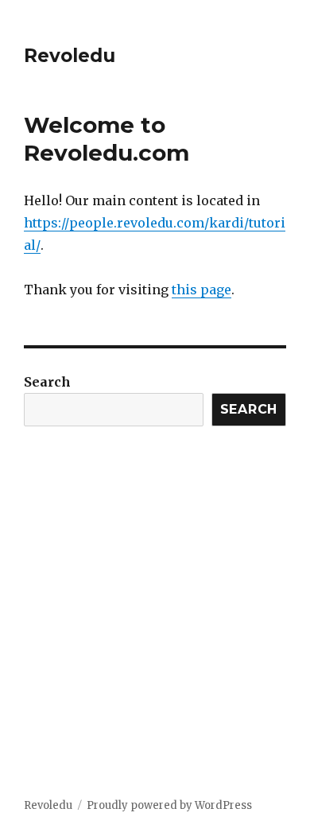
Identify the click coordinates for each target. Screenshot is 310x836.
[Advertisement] (155, 634)
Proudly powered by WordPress (169, 805)
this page (201, 289)
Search (47, 382)
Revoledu (69, 56)
